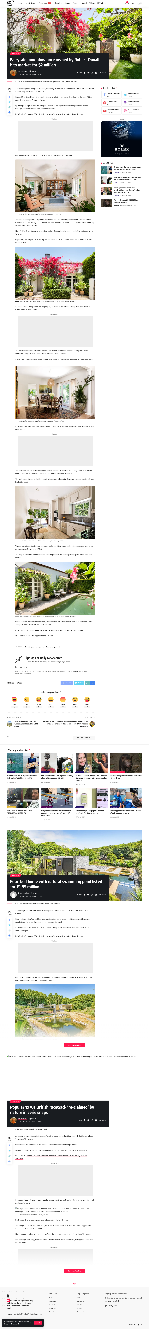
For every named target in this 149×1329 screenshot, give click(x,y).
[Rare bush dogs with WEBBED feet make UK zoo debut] (106, 203)
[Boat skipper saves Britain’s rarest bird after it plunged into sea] (126, 798)
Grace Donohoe (23, 893)
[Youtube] (111, 111)
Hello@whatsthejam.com (42, 636)
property (57, 647)
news (52, 647)
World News (47, 807)
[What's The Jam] (10, 3)
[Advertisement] (55, 136)
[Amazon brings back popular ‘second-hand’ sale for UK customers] (92, 798)
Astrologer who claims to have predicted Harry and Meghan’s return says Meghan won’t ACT (127, 190)
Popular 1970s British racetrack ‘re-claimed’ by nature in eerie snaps (55, 114)
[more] (108, 3)
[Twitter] (132, 95)
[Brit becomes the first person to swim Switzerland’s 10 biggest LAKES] (106, 170)
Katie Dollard (22, 71)
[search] (129, 3)
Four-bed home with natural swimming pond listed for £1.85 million (55, 630)
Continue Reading (74, 1045)
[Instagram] (132, 103)
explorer (21, 1136)
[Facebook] (111, 95)
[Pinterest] (111, 103)
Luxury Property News (35, 100)
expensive (35, 647)
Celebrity (11, 807)
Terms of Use (15, 1324)
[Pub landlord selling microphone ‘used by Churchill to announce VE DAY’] (106, 180)
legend (67, 88)
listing (47, 647)
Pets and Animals (119, 205)
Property (15, 53)
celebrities (27, 647)
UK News (117, 172)
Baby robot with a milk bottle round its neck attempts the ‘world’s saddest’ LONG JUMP (56, 813)
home (42, 647)
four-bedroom (30, 910)
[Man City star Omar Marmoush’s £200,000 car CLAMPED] (23, 798)
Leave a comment (85, 738)
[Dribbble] (132, 111)
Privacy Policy (77, 671)
